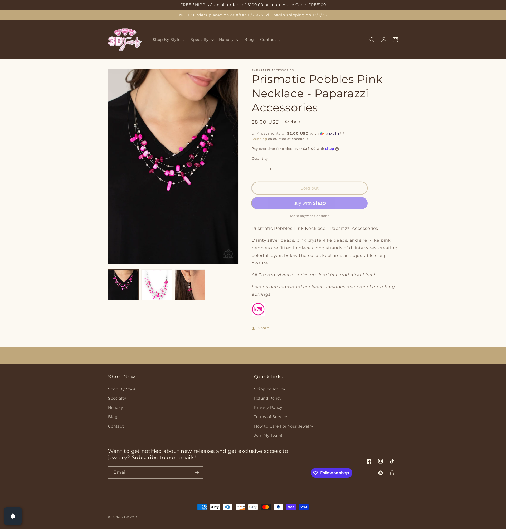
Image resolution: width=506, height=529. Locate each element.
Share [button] (263, 328)
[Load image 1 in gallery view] (123, 285)
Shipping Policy (269, 389)
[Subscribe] (197, 472)
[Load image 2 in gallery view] (156, 285)
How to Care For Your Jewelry (283, 426)
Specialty (117, 398)
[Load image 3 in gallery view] (190, 285)
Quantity (260, 158)
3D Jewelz (129, 517)
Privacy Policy (268, 407)
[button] (169, 39)
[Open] (13, 516)
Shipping (259, 139)
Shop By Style (122, 389)
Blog (113, 416)
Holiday (115, 407)
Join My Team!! (269, 435)
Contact (116, 426)
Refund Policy (268, 398)
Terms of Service (270, 416)
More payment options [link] (309, 216)
